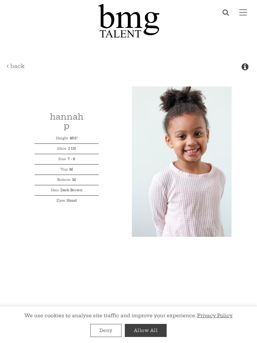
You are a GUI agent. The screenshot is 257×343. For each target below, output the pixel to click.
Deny (105, 330)
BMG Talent (128, 21)
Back (16, 66)
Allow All (146, 330)
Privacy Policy (215, 316)
